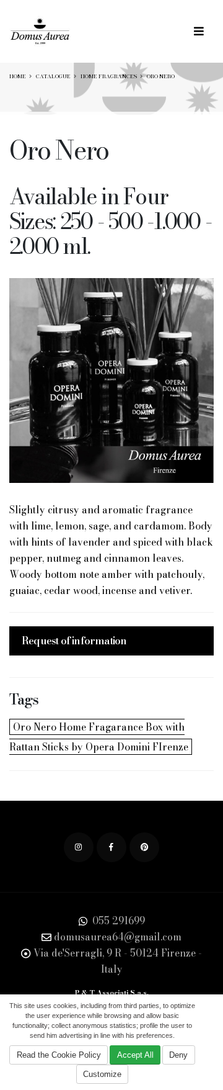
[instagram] (79, 847)
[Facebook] (111, 847)
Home (17, 76)
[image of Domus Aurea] (111, 380)
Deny (178, 1055)
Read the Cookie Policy (59, 1055)
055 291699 (117, 920)
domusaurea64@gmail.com (117, 936)
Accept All (135, 1055)
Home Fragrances (109, 76)
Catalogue (53, 76)
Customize (102, 1074)
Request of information (74, 640)
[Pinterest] (144, 847)
